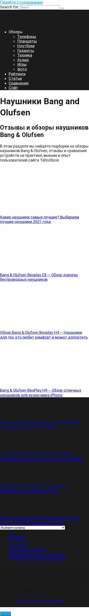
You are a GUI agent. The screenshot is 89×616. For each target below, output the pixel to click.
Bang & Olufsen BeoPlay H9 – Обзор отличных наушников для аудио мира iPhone (40, 392)
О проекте (18, 545)
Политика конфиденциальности (38, 559)
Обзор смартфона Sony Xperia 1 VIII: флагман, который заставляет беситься (40, 424)
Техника (24, 55)
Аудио (23, 60)
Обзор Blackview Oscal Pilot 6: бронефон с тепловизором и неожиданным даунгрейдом (41, 456)
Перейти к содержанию (21, 2)
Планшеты (27, 41)
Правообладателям (27, 549)
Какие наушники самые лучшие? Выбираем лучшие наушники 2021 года (39, 219)
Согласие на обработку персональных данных (40, 601)
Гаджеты (25, 50)
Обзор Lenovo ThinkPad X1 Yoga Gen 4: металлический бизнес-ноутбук (34, 488)
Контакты (18, 540)
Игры (22, 64)
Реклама (16, 536)
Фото (22, 69)
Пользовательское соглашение (37, 554)
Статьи (15, 78)
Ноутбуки (26, 46)
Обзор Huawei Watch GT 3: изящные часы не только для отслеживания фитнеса (40, 520)
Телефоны (26, 36)
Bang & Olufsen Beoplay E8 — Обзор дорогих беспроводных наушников (39, 277)
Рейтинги (17, 74)
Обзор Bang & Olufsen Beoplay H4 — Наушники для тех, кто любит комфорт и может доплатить (44, 334)
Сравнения (19, 83)
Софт (13, 87)
